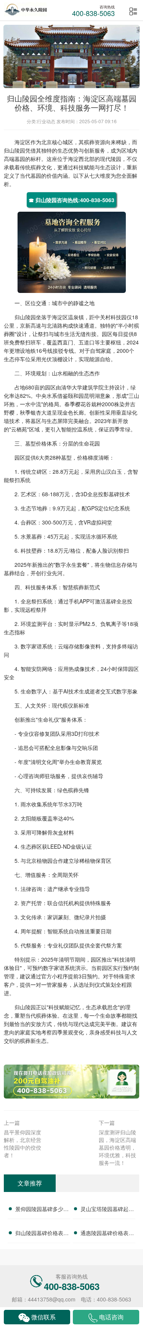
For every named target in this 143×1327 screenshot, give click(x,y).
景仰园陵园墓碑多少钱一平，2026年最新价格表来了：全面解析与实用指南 (41, 1210)
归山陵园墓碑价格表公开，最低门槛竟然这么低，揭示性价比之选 (42, 1234)
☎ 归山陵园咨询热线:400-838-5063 (71, 200)
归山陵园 (14, 150)
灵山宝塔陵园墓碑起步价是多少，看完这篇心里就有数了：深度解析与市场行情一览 (107, 1210)
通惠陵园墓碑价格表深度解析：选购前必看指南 (107, 1234)
